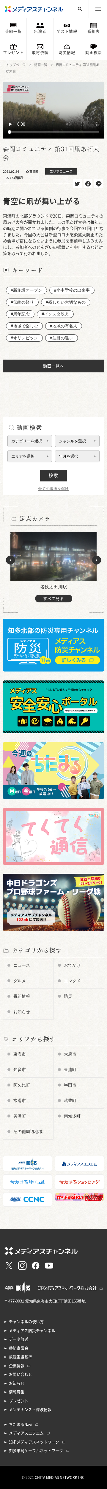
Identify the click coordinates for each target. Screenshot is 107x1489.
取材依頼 (40, 53)
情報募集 (16, 1392)
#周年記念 (20, 314)
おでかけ (72, 965)
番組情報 (21, 996)
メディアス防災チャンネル (32, 1331)
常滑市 (19, 1100)
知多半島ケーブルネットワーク (36, 1451)
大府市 (70, 1054)
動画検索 (93, 53)
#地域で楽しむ (24, 326)
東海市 (19, 1054)
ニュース (21, 965)
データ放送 (18, 1339)
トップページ (16, 64)
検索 (53, 475)
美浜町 (19, 1116)
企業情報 (16, 1366)
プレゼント (13, 53)
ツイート (77, 183)
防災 (68, 996)
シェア (88, 183)
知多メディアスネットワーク (34, 1442)
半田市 (70, 1085)
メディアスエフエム (26, 1433)
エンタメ (72, 980)
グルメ (19, 980)
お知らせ (21, 1011)
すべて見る (53, 599)
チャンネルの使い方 (26, 1322)
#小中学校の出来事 (72, 290)
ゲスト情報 (66, 31)
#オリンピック (24, 337)
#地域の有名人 (63, 326)
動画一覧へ (53, 366)
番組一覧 (13, 31)
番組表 (93, 31)
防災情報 (67, 53)
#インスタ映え (55, 314)
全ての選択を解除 (53, 489)
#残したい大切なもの (66, 302)
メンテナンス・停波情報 (30, 1410)
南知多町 (72, 1116)
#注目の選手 (61, 337)
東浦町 (70, 1069)
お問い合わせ (20, 1374)
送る (98, 183)
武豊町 (70, 1100)
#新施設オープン (26, 290)
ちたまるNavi (20, 1424)
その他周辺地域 (28, 1131)
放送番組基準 (20, 1357)
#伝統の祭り (22, 302)
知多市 (19, 1069)
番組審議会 (18, 1348)
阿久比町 (21, 1085)
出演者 (40, 31)
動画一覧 (40, 64)
